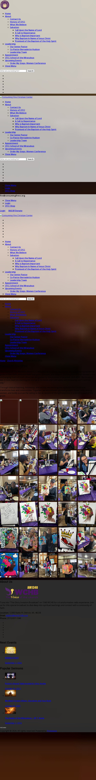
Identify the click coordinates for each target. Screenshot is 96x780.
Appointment (11, 55)
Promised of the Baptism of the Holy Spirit (35, 41)
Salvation (14, 27)
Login (7, 188)
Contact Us (15, 19)
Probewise (52, 730)
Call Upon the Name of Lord (28, 30)
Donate (18, 210)
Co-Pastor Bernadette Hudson (25, 49)
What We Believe (18, 24)
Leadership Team (18, 52)
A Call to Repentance (25, 32)
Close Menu (10, 66)
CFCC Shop (10, 190)
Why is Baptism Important (27, 35)
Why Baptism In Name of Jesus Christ (32, 38)
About (8, 16)
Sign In (23, 775)
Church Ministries (15, 361)
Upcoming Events (13, 60)
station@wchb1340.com (17, 615)
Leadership (10, 44)
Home (8, 13)
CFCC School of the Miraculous (19, 57)
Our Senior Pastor (19, 46)
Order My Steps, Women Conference (28, 63)
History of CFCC (17, 21)
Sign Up (16, 775)
